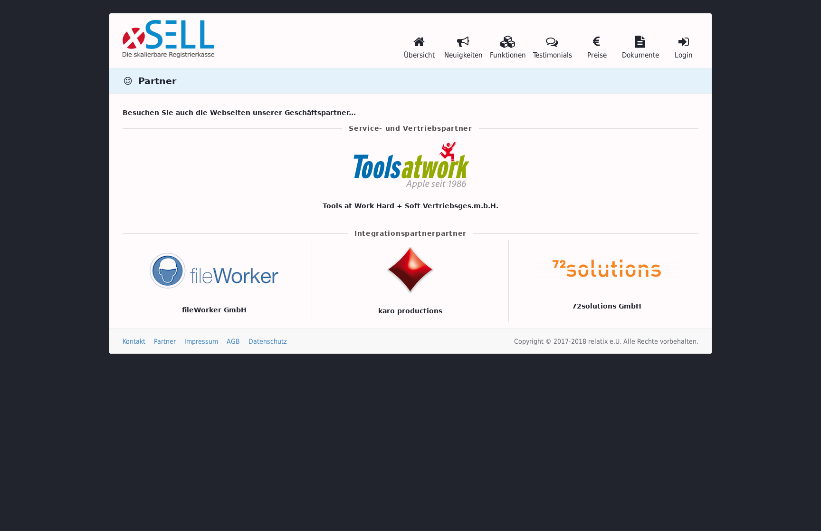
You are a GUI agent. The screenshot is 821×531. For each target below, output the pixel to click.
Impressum (201, 341)
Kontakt (134, 341)
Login (684, 55)
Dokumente (640, 55)
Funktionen (508, 55)
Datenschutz (267, 341)
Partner (165, 341)
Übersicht (419, 55)
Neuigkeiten (463, 55)
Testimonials (552, 55)
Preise (597, 55)
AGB (233, 341)
